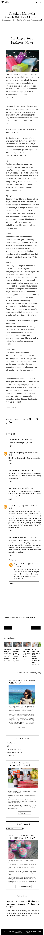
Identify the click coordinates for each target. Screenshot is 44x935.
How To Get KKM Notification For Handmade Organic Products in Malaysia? (22, 904)
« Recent (8, 627)
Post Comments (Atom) (33, 673)
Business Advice (13, 419)
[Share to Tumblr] (6, 423)
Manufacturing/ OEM (14, 749)
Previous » (35, 627)
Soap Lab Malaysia (15, 453)
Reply (10, 446)
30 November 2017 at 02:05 (26, 537)
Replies (13, 560)
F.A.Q (9, 746)
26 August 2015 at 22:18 (25, 439)
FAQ (21, 419)
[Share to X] (30, 419)
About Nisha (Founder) (14, 752)
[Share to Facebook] (33, 419)
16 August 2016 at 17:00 (25, 470)
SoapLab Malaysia (22, 13)
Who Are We (11, 743)
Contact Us (10, 755)
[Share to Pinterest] (37, 419)
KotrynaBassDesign (22, 932)
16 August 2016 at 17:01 (25, 488)
